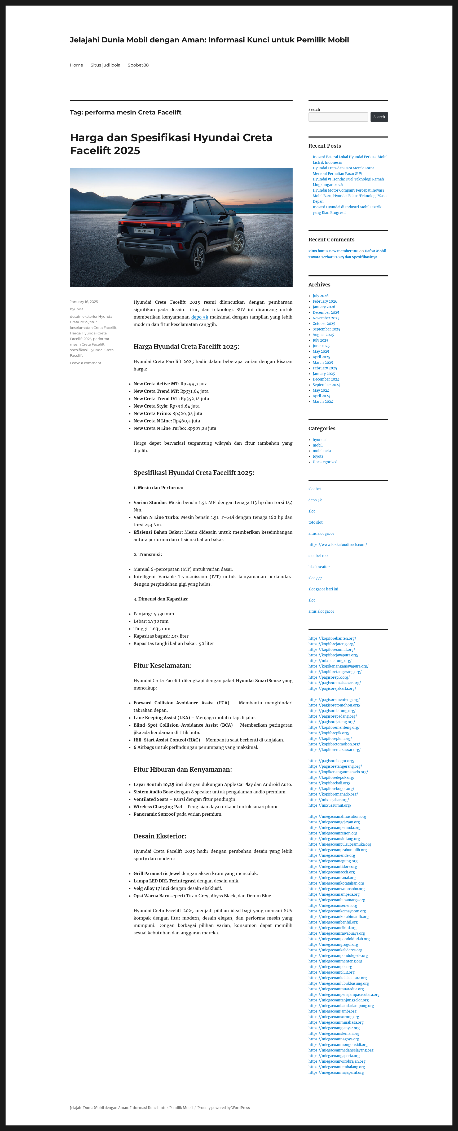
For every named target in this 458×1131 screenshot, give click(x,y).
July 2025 (320, 340)
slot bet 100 (318, 556)
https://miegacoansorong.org (334, 1017)
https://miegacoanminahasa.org (336, 1022)
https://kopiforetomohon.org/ (334, 744)
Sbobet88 (138, 65)
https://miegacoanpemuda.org (334, 827)
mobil (318, 445)
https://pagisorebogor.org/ (332, 761)
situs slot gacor (321, 533)
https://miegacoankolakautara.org (338, 978)
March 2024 (323, 401)
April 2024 (321, 396)
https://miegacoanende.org (332, 855)
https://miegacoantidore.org (333, 866)
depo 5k (200, 317)
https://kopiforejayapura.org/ (334, 655)
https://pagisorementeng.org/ (334, 699)
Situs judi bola (105, 65)
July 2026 (321, 296)
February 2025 (325, 368)
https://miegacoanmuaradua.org (336, 989)
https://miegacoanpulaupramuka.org (340, 844)
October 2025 (324, 323)
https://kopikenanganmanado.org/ (338, 772)
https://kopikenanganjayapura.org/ (339, 666)
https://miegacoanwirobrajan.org (337, 1061)
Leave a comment (85, 363)
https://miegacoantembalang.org (337, 1067)
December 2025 (326, 312)
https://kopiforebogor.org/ (331, 789)
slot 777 (315, 578)
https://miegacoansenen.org (333, 905)
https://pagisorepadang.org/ (333, 716)
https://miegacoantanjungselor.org (339, 1000)
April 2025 (321, 357)
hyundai (77, 309)
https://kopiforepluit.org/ (330, 738)
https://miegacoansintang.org (334, 839)
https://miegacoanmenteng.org (335, 961)
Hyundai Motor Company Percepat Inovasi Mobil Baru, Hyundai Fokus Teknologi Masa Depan (349, 196)
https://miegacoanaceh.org (332, 872)
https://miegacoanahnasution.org (337, 816)
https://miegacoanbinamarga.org (337, 900)
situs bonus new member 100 (334, 251)
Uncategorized (325, 462)
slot (312, 511)
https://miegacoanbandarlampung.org (341, 1006)
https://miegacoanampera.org (334, 894)
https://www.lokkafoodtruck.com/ (338, 544)
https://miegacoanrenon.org (333, 833)
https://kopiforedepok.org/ (332, 777)
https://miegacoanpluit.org (332, 972)
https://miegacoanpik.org (330, 967)
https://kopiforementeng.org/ (334, 727)
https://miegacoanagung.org (333, 861)
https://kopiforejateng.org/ (332, 644)
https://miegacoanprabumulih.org (338, 850)
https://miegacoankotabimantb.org (339, 916)
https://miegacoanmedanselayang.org (341, 1050)
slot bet (315, 489)
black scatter (319, 567)
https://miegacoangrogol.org (333, 944)
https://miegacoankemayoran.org (337, 911)
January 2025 (324, 374)
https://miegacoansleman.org (334, 1033)
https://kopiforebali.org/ (329, 783)
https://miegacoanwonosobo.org (337, 889)
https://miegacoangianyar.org (334, 1028)
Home (76, 65)
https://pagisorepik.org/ (329, 677)
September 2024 (326, 385)
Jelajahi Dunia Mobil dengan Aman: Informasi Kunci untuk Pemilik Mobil (209, 39)
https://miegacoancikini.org (332, 928)
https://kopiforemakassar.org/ (335, 750)
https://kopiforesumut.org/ (332, 649)
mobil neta (322, 451)
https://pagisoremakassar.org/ (335, 683)
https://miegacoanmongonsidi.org (338, 1044)
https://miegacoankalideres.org (335, 950)
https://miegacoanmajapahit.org (336, 1072)
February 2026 (325, 301)
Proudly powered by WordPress (223, 1108)
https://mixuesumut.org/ (330, 805)
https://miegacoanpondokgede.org (338, 955)
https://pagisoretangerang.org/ (335, 766)
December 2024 (326, 379)
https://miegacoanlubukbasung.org (339, 983)
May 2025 (321, 351)
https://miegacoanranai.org (332, 878)
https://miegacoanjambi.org (332, 1011)
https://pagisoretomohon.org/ (334, 705)
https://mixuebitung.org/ (330, 661)
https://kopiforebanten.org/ (332, 638)
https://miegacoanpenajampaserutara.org (344, 994)
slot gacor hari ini (323, 589)
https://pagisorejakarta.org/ (332, 688)
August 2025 (323, 335)
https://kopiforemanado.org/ (333, 794)
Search (314, 109)
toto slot (316, 522)
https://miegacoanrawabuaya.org (337, 933)
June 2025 (321, 346)
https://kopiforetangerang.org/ (335, 672)
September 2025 (326, 329)
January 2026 (324, 307)
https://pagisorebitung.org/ (332, 711)
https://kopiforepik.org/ (329, 733)
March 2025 (323, 362)
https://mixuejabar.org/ (329, 800)
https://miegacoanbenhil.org (333, 922)
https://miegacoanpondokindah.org (339, 939)
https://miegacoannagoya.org (334, 1039)
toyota (318, 456)
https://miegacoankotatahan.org (336, 883)
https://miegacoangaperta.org (334, 1056)
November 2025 (326, 318)
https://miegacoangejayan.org (334, 822)
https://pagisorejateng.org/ (332, 722)
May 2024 (321, 390)
